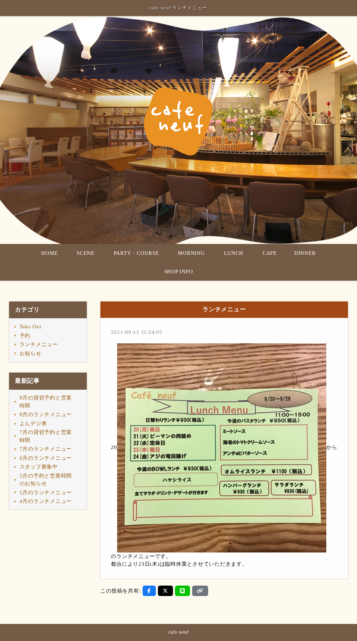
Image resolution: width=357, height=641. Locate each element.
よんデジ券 (33, 423)
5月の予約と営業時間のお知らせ (46, 480)
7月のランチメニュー (46, 449)
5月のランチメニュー (46, 492)
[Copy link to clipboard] (200, 591)
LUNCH (233, 253)
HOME (49, 253)
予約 (25, 335)
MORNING (191, 253)
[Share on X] (165, 591)
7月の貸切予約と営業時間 (46, 436)
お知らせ (30, 353)
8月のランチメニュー (46, 414)
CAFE (270, 253)
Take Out (30, 326)
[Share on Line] (182, 591)
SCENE (85, 253)
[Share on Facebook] (149, 591)
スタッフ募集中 (39, 467)
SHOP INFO (178, 271)
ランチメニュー (39, 344)
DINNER (305, 253)
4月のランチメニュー (46, 501)
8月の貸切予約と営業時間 (46, 402)
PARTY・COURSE (136, 253)
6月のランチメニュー (46, 458)
